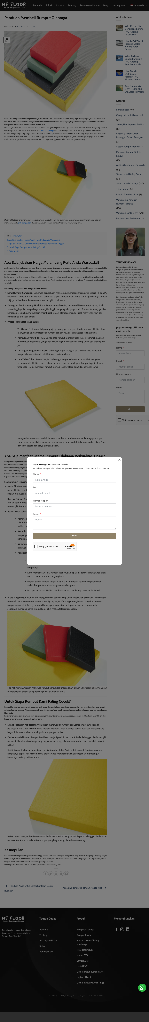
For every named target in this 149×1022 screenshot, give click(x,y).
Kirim (74, 535)
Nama (36, 474)
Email (36, 487)
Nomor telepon (40, 500)
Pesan (36, 514)
